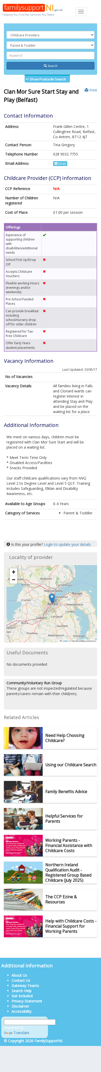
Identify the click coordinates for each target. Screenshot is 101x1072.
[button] (52, 598)
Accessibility (22, 1011)
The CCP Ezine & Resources (61, 899)
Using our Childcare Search (70, 765)
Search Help (22, 990)
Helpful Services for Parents (64, 818)
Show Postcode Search (47, 79)
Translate (21, 1032)
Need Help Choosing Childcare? (64, 738)
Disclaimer (20, 1006)
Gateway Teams (25, 985)
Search (52, 66)
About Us (19, 975)
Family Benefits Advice (66, 791)
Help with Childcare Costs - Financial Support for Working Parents (71, 926)
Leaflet (65, 640)
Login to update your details (67, 544)
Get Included (22, 995)
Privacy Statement (27, 1001)
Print (92, 90)
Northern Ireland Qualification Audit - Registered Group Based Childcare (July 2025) (68, 872)
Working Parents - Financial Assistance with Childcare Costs (68, 845)
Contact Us (21, 980)
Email (61, 163)
